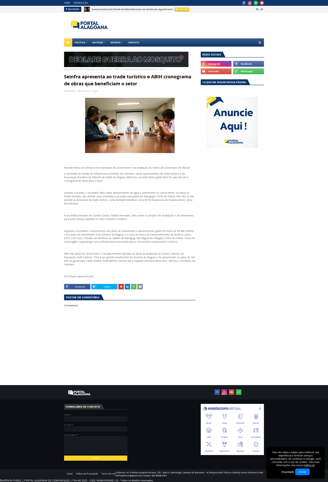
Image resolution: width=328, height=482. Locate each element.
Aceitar (302, 472)
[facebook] (244, 3)
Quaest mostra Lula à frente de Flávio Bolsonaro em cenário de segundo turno (132, 9)
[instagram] (250, 3)
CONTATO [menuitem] (133, 42)
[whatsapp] (256, 3)
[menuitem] (68, 42)
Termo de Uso (108, 473)
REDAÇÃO (71, 91)
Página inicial (70, 69)
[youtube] (262, 3)
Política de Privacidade (87, 473)
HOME (67, 2)
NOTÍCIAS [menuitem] (97, 42)
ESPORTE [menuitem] (115, 42)
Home (70, 473)
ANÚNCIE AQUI (80, 2)
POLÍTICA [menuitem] (80, 42)
